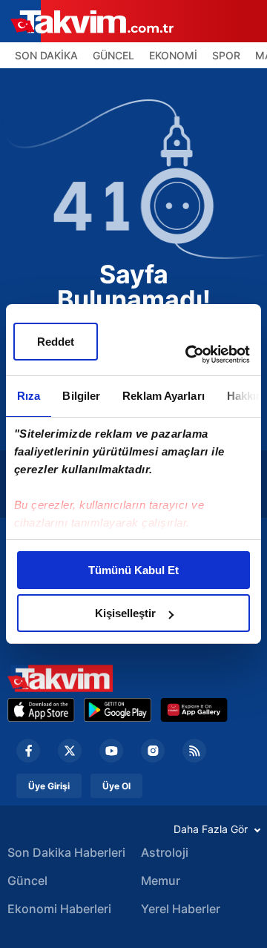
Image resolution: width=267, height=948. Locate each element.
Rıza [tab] (28, 395)
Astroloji (164, 852)
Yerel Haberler (180, 908)
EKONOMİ (173, 55)
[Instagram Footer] (153, 751)
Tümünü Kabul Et (133, 570)
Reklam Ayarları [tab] (163, 395)
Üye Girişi (49, 785)
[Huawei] (194, 710)
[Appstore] (41, 710)
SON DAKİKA (46, 55)
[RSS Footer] (194, 751)
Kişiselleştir (125, 613)
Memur (160, 880)
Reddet (55, 341)
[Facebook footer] (28, 751)
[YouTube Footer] (111, 751)
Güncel (27, 880)
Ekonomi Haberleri (59, 908)
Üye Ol (116, 785)
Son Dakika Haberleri (66, 852)
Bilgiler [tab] (81, 395)
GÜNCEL (113, 55)
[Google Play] (117, 710)
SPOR (226, 55)
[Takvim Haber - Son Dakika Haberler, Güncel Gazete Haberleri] (60, 678)
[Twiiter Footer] (70, 751)
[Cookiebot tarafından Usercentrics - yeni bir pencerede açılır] (188, 354)
